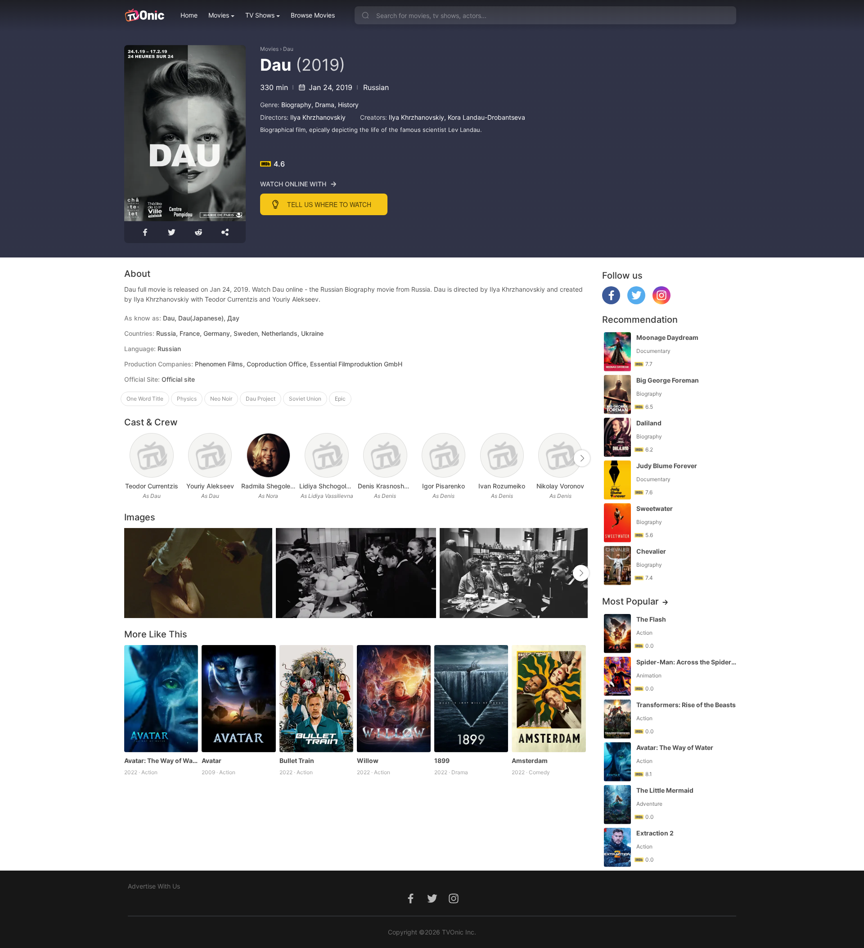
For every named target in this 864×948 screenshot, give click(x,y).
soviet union (305, 398)
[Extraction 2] (617, 847)
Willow (367, 760)
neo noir (221, 398)
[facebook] (611, 302)
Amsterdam (530, 760)
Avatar (211, 760)
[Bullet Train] (316, 698)
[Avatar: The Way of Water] (161, 698)
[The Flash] (617, 633)
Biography (296, 104)
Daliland (649, 423)
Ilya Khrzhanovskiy (318, 117)
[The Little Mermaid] (617, 804)
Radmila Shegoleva (268, 486)
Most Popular (630, 601)
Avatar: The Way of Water (161, 760)
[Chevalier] (617, 565)
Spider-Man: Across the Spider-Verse (687, 662)
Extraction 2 (655, 833)
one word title (144, 398)
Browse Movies (313, 15)
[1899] (471, 698)
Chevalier (651, 551)
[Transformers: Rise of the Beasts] (617, 719)
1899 (442, 760)
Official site (178, 379)
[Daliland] (617, 437)
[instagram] (661, 302)
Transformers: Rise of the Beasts (686, 705)
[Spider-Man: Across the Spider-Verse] (617, 676)
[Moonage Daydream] (617, 351)
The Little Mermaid (664, 790)
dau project (260, 398)
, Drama (322, 104)
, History (346, 104)
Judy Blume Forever (666, 465)
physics (187, 398)
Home (189, 15)
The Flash (651, 619)
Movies (218, 15)
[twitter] (636, 302)
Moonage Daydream (667, 337)
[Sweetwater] (617, 522)
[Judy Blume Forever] (617, 480)
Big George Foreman (667, 380)
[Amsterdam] (548, 698)
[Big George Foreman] (617, 394)
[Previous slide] (130, 458)
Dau (288, 48)
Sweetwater (654, 508)
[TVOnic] (144, 15)
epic (340, 398)
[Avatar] (238, 698)
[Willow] (394, 698)
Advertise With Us (154, 886)
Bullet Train (296, 760)
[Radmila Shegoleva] (268, 455)
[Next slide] (582, 458)
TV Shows (259, 15)
